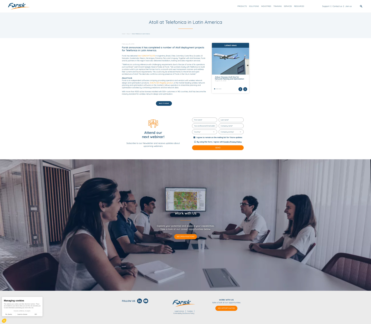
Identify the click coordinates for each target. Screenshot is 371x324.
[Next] (245, 89)
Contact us (337, 6)
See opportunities (226, 308)
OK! (36, 314)
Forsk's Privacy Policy (232, 142)
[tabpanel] (230, 67)
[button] (4, 320)
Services (288, 6)
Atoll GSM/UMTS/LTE (146, 56)
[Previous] (240, 89)
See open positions (185, 236)
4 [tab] (219, 89)
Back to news (164, 103)
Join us (348, 6)
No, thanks (8, 314)
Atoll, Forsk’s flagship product (161, 83)
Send (217, 147)
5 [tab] (221, 89)
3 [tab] (217, 89)
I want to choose (22, 314)
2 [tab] (216, 89)
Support (325, 6)
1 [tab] (214, 89)
